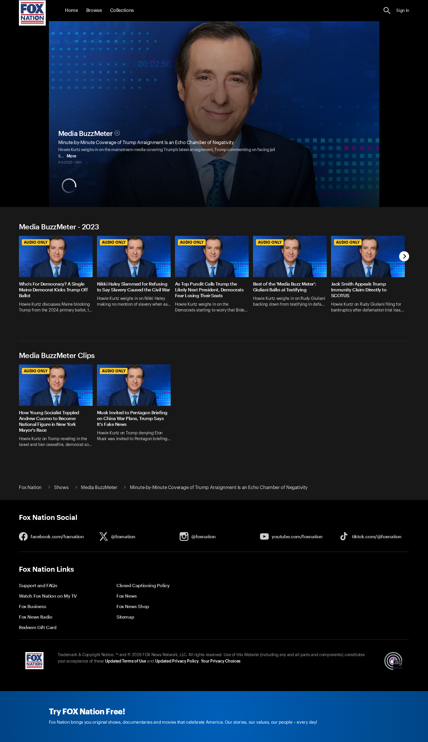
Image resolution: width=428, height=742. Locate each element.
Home (71, 10)
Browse (94, 10)
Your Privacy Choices (220, 661)
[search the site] (387, 10)
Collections (122, 10)
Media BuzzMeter (85, 133)
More (71, 156)
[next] (404, 257)
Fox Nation (30, 487)
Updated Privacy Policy (177, 661)
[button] (387, 10)
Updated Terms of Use (125, 661)
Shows (61, 487)
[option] (58, 281)
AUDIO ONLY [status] (35, 242)
